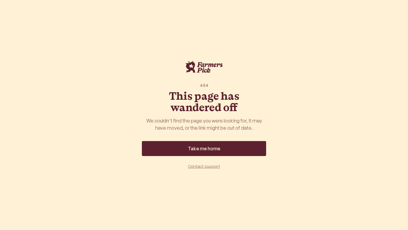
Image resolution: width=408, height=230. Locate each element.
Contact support (204, 166)
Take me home (204, 149)
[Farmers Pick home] (204, 67)
